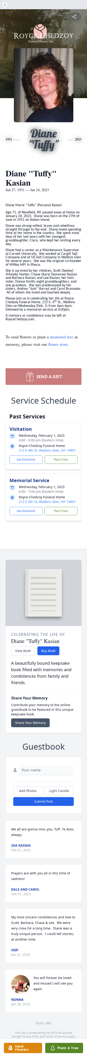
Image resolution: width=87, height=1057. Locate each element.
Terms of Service (56, 1036)
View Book (23, 651)
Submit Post (43, 801)
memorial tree (61, 337)
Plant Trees (61, 459)
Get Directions (26, 459)
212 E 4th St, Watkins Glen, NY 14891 (47, 450)
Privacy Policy (30, 1036)
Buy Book (48, 651)
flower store (58, 344)
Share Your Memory (30, 722)
